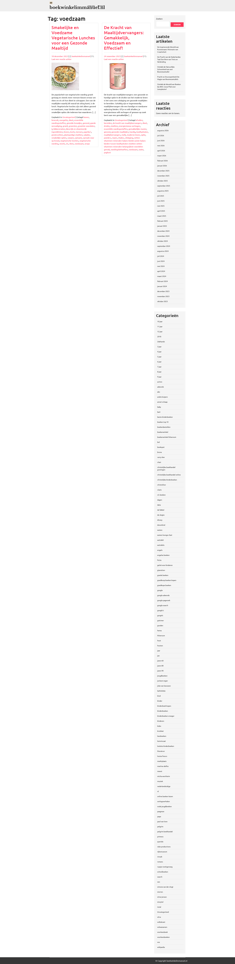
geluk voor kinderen (165, 565)
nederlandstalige (163, 786)
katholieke (161, 691)
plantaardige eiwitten (73, 134)
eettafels (160, 545)
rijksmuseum (162, 851)
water (141, 149)
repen (114, 137)
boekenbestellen (163, 427)
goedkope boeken (164, 585)
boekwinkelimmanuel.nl (77, 7)
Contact (101, 6)
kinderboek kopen (164, 706)
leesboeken (161, 736)
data (159, 505)
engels (159, 550)
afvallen (139, 120)
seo (158, 882)
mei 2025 (160, 206)
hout (159, 640)
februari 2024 (162, 281)
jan (158, 655)
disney (159, 520)
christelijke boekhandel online (169, 475)
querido (160, 841)
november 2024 (163, 236)
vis (67, 143)
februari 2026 (162, 160)
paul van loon (162, 821)
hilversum (161, 635)
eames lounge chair (164, 535)
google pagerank (163, 600)
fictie (159, 560)
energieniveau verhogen (129, 126)
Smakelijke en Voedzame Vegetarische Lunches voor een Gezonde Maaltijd (73, 38)
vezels (62, 143)
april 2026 (161, 150)
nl (158, 791)
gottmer (160, 620)
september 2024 (163, 246)
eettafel (160, 540)
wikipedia (161, 947)
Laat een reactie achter (61, 59)
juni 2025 (160, 201)
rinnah (159, 857)
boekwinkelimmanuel (81, 56)
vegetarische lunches (69, 140)
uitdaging (129, 137)
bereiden (108, 123)
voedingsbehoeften (119, 149)
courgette (63, 120)
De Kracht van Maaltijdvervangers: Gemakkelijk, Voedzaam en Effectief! (124, 38)
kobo (159, 726)
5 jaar (159, 356)
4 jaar (159, 351)
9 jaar (159, 377)
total (159, 907)
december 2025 (163, 171)
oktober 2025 (162, 181)
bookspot (160, 447)
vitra (159, 917)
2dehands (161, 341)
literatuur (161, 751)
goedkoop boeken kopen (166, 580)
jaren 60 (160, 661)
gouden (160, 625)
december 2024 (163, 231)
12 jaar (159, 331)
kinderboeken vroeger (165, 716)
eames (159, 530)
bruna (159, 452)
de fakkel (160, 510)
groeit (65, 126)
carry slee (161, 457)
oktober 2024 (162, 241)
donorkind (161, 525)
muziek (160, 781)
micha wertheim (163, 776)
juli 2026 (160, 135)
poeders (107, 137)
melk (124, 134)
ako (158, 392)
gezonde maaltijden (120, 132)
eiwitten (114, 126)
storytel (160, 902)
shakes (121, 137)
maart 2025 (161, 216)
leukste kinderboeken (165, 746)
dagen (159, 500)
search (159, 877)
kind (159, 696)
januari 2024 (162, 286)
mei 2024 (160, 266)
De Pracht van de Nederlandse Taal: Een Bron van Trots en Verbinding (169, 59)
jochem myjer (162, 681)
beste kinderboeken (165, 417)
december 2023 (163, 291)
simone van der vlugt (165, 887)
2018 (159, 336)
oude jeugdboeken (164, 806)
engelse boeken (163, 555)
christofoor (161, 485)
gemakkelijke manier (138, 129)
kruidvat (160, 731)
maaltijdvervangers (112, 134)
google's (160, 610)
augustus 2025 (163, 191)
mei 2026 (160, 145)
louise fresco (162, 756)
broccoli (55, 120)
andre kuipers (162, 397)
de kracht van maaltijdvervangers (127, 123)
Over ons (91, 6)
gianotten (161, 570)
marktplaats (161, 761)
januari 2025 (162, 226)
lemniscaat (161, 741)
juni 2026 (160, 140)
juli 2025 (160, 196)
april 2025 (161, 211)
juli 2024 (160, 256)
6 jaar (159, 362)
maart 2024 (161, 276)
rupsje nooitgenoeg (164, 867)
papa (159, 816)
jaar (158, 650)
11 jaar (159, 326)
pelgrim (160, 826)
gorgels (160, 615)
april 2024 (161, 271)
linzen (66, 132)
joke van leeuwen (164, 686)
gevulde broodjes (74, 123)
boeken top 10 (162, 422)
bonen (86, 117)
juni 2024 (160, 261)
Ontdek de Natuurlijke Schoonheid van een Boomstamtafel (166, 69)
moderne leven (133, 134)
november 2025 (163, 176)
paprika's (87, 132)
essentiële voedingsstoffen (116, 129)
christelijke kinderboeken (167, 480)
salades (87, 134)
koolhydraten (142, 132)
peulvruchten (57, 134)
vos (158, 942)
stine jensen (162, 897)
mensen (79, 132)
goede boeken (162, 575)
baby (159, 407)
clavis (159, 490)
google (160, 590)
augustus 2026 (163, 130)
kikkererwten (59, 129)
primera (160, 836)
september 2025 (163, 186)
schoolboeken (162, 872)
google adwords (163, 595)
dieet (71, 120)
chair (159, 462)
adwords (160, 387)
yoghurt (107, 152)
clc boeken (161, 495)
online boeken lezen (165, 796)
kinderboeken (162, 711)
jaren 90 (160, 671)
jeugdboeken (162, 676)
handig (132, 132)
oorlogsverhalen (163, 801)
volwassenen (162, 927)
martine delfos (163, 766)
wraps (87, 143)
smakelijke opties (59, 137)
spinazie (78, 137)
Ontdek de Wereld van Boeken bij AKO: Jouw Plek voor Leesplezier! (169, 86)
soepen (71, 137)
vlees (71, 143)
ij (52, 129)
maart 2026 (161, 155)
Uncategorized (68, 117)
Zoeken (159, 18)
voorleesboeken (163, 937)
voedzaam (79, 143)
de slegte (160, 515)
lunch (72, 132)
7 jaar (159, 367)
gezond (86, 123)
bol (158, 442)
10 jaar (159, 321)
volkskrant (161, 922)
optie (143, 134)
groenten (73, 126)
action (159, 382)
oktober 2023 (162, 301)
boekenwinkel (162, 432)
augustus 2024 (163, 251)
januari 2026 (162, 166)
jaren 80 (160, 666)
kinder (159, 701)
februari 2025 (162, 221)
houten (160, 645)
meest (159, 771)
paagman (160, 811)
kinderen (160, 721)
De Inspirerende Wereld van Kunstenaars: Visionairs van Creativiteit (168, 49)
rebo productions (163, 846)
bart (158, 412)
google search (162, 605)
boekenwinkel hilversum (166, 437)
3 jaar (159, 346)
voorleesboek (162, 932)
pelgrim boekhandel (165, 831)
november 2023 (163, 296)
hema (159, 630)
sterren (160, 892)
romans (160, 862)
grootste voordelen (86, 126)
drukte (107, 126)
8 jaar (159, 372)
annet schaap (162, 402)
